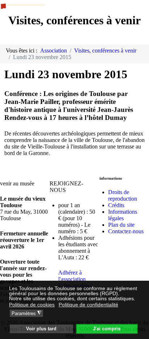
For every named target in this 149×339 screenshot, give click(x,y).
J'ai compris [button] (106, 328)
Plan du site (121, 225)
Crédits (116, 205)
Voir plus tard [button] (41, 328)
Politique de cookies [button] (32, 304)
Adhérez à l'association (72, 275)
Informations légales (122, 215)
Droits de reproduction (122, 195)
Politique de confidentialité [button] (88, 304)
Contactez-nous (126, 231)
